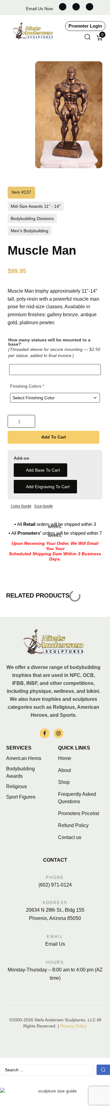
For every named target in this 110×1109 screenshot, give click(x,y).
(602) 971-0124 (55, 884)
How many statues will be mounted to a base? (49, 342)
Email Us (55, 944)
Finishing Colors (27, 386)
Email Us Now (39, 8)
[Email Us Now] (20, 7)
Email (55, 936)
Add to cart (53, 437)
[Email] (55, 928)
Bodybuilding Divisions (32, 218)
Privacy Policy (73, 1026)
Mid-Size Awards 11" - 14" (36, 206)
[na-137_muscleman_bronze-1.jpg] (68, 114)
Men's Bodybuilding (29, 230)
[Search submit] (103, 1070)
